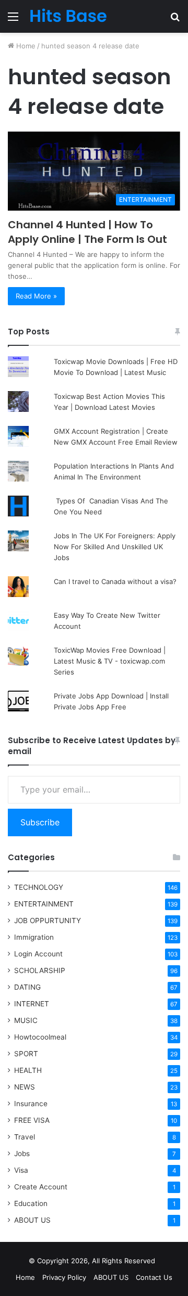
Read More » (36, 296)
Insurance (31, 1103)
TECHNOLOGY (38, 887)
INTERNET (31, 1004)
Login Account (38, 954)
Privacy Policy (64, 1277)
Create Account (40, 1187)
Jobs (22, 1153)
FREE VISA (32, 1120)
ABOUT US (32, 1220)
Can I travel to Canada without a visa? (115, 581)
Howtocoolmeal (40, 1037)
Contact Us (154, 1277)
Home (25, 46)
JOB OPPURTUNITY (47, 920)
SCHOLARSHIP (39, 970)
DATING (27, 987)
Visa (21, 1170)
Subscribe (40, 822)
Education (31, 1203)
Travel (24, 1137)
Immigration (34, 937)
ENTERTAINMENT (44, 904)
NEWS (24, 1087)
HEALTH (28, 1070)
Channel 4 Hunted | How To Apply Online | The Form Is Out (87, 232)
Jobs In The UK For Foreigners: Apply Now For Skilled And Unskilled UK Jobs (114, 547)
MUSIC (26, 1020)
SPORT (26, 1053)
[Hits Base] (68, 16)
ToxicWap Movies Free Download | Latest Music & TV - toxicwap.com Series (110, 661)
